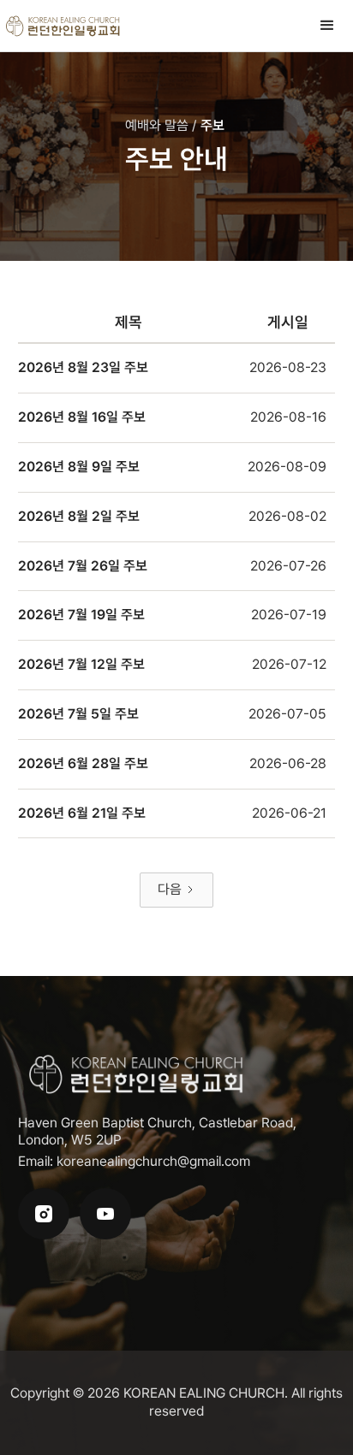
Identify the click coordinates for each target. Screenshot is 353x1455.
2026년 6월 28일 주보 (83, 763)
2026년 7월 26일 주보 (82, 566)
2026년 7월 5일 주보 (78, 714)
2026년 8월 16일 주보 (82, 417)
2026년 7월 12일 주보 (81, 664)
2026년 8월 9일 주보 (79, 466)
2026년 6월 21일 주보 (82, 813)
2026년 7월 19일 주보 (81, 614)
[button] (327, 25)
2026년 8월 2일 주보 (79, 516)
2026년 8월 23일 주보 (83, 367)
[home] (64, 26)
